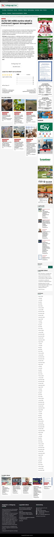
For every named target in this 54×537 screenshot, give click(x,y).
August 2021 (40, 409)
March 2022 (40, 396)
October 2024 (40, 338)
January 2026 (40, 309)
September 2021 (41, 408)
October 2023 (40, 360)
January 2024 (40, 355)
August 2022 (40, 387)
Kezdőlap (4, 10)
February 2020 (41, 443)
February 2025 (41, 330)
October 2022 (40, 383)
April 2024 (40, 349)
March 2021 (40, 419)
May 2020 (40, 438)
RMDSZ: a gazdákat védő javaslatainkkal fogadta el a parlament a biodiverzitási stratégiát (31, 118)
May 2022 (40, 392)
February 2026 (41, 307)
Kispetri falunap (46, 257)
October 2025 (40, 315)
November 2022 (41, 381)
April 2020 (40, 440)
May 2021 (40, 415)
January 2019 (40, 468)
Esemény (4, 13)
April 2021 (40, 417)
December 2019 (41, 447)
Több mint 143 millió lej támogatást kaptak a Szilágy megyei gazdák (6, 144)
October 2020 (40, 428)
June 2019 (40, 459)
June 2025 (40, 322)
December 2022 (41, 379)
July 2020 (40, 434)
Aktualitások (10, 10)
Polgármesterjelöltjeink (17, 13)
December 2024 (41, 334)
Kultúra (45, 10)
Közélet (15, 10)
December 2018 (41, 470)
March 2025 (40, 328)
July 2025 (40, 321)
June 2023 (40, 368)
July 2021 (40, 411)
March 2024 (40, 351)
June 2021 (40, 413)
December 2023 (41, 356)
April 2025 (40, 326)
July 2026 (40, 298)
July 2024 (40, 343)
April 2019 (40, 462)
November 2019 (41, 449)
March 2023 (40, 374)
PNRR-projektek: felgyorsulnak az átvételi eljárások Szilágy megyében (46, 223)
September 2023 (41, 362)
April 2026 (40, 304)
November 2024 (41, 336)
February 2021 (41, 421)
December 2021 (41, 402)
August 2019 (40, 455)
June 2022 (40, 390)
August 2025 (40, 319)
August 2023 (40, 364)
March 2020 (40, 442)
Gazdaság (37, 10)
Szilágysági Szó (11, 25)
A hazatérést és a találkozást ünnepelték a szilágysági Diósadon (46, 234)
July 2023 (40, 366)
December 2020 (41, 425)
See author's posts (16, 66)
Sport (41, 10)
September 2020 (41, 430)
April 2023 (40, 372)
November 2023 (41, 358)
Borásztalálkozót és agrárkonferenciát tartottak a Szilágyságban (29, 90)
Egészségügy (31, 10)
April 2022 (40, 394)
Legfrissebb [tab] (41, 206)
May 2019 (40, 460)
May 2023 (40, 370)
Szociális (44, 241)
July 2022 (40, 389)
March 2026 (40, 305)
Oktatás (25, 10)
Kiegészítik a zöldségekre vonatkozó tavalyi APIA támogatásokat (8, 90)
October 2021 (40, 406)
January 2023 (40, 377)
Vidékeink (20, 10)
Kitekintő (9, 13)
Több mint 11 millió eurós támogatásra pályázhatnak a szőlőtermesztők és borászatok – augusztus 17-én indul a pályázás (18, 118)
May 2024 (40, 347)
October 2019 (40, 451)
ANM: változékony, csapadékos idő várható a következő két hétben (45, 213)
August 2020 (40, 432)
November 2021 (41, 404)
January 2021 (40, 423)
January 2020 (40, 445)
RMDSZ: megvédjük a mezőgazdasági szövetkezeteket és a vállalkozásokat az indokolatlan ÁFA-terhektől (18, 145)
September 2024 (41, 340)
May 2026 (40, 302)
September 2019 (41, 453)
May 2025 (40, 324)
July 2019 (40, 457)
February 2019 (41, 466)
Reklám (25, 13)
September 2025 (41, 317)
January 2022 (40, 400)
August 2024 (40, 341)
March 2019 (40, 464)
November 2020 (41, 426)
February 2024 (41, 353)
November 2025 (41, 313)
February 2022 (41, 398)
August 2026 (40, 296)
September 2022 (41, 385)
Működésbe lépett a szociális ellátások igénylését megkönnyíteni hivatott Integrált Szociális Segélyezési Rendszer (46, 247)
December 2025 (41, 311)
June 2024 (40, 345)
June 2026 (40, 300)
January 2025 (40, 332)
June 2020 (40, 436)
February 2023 (41, 375)
